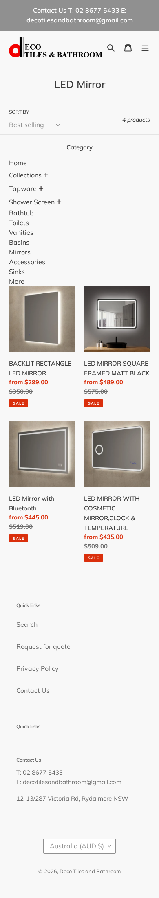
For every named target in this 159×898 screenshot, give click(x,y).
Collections (25, 175)
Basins (19, 242)
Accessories (27, 262)
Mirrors (20, 252)
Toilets (19, 223)
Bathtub (21, 213)
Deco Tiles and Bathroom (90, 871)
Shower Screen (32, 202)
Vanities (21, 232)
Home (18, 163)
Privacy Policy (37, 668)
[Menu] (145, 47)
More (16, 281)
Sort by (19, 112)
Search (27, 624)
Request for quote (43, 646)
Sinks (17, 271)
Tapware (23, 188)
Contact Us (33, 690)
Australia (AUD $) (77, 846)
